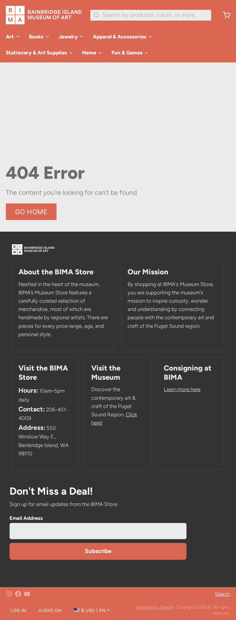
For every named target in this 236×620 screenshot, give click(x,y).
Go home (31, 212)
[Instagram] (9, 594)
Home (89, 52)
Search (222, 594)
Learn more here (182, 389)
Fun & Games (127, 52)
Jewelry (68, 36)
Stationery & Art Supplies (36, 52)
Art (10, 36)
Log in (18, 610)
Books (36, 36)
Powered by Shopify (155, 607)
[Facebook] (18, 594)
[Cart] (223, 15)
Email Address (28, 518)
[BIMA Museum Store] (44, 15)
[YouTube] (27, 594)
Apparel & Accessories (119, 36)
